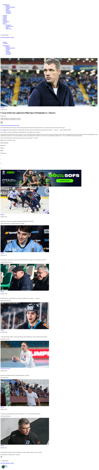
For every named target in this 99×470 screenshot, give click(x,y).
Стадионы (8, 13)
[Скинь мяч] (41, 186)
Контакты (5, 43)
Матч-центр (8, 28)
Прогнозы (8, 25)
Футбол (5, 16)
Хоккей (5, 17)
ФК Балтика (3, 145)
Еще (4, 23)
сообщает (5, 129)
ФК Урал (2, 147)
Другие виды (6, 21)
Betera (7, 27)
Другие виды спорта (5, 368)
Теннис (5, 19)
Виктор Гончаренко (4, 142)
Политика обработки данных (7, 37)
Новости (8, 5)
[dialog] (3, 466)
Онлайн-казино (9, 26)
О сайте (5, 42)
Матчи (7, 9)
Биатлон (5, 20)
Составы (8, 8)
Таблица (8, 10)
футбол (2, 150)
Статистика (8, 11)
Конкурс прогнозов (10, 7)
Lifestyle (5, 22)
